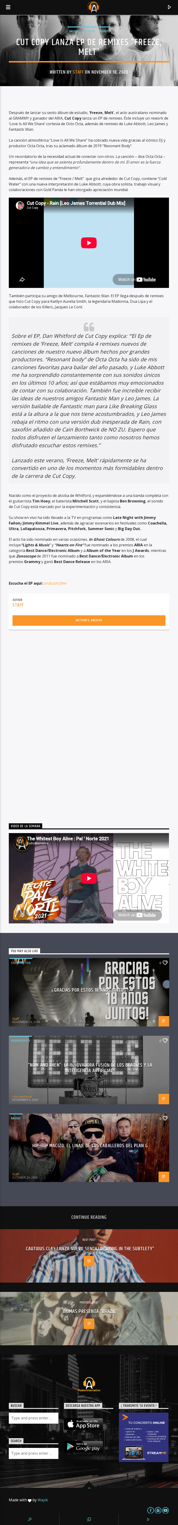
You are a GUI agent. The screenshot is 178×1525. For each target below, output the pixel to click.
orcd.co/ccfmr (55, 583)
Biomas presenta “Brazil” (90, 1311)
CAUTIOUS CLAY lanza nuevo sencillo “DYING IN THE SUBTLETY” (90, 1249)
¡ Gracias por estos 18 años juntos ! (90, 990)
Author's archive (89, 620)
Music (74, 31)
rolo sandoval (22, 1096)
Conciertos (21, 963)
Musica (89, 31)
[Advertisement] (43, 725)
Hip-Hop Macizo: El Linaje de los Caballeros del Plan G (90, 1146)
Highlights (20, 1040)
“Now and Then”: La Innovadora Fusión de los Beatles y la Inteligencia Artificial (90, 1068)
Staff (78, 72)
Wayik (43, 1499)
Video (103, 31)
